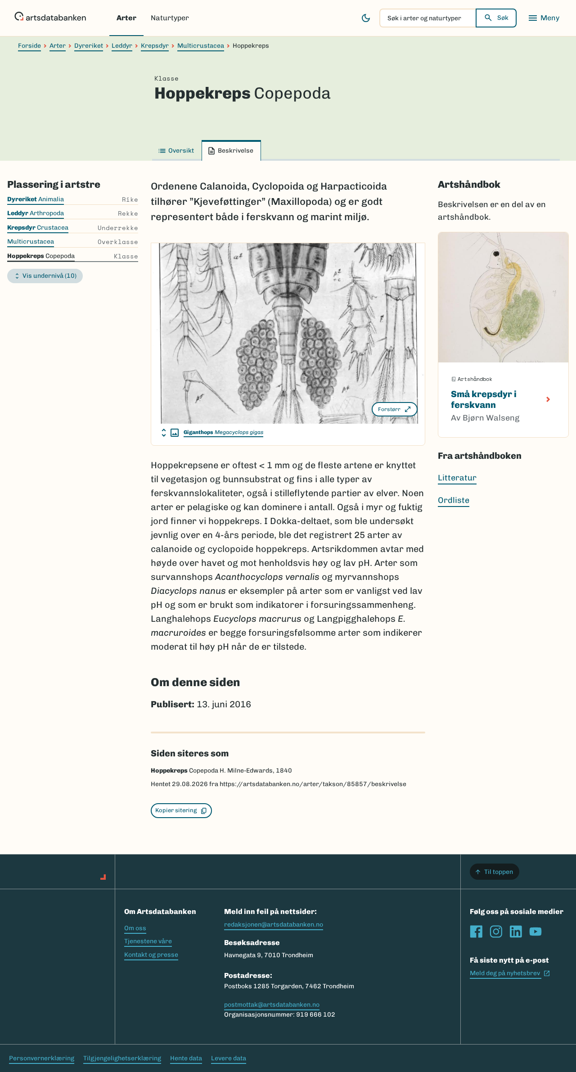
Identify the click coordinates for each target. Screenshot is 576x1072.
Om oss (135, 928)
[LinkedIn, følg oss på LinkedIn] (515, 931)
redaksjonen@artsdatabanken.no (273, 924)
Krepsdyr (155, 46)
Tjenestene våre (148, 941)
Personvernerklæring (41, 1058)
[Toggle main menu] (543, 18)
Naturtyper (170, 18)
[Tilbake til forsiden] (50, 18)
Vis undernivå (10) (49, 276)
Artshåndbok (469, 184)
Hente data (186, 1058)
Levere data (228, 1058)
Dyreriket (88, 46)
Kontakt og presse (151, 955)
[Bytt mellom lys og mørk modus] (366, 18)
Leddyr (122, 46)
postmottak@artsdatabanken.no (272, 1005)
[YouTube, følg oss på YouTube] (535, 931)
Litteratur (457, 478)
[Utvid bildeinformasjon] (170, 432)
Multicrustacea (200, 46)
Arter (126, 18)
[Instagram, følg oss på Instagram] (496, 931)
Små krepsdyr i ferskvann (484, 399)
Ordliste (453, 500)
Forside (29, 46)
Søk (502, 18)
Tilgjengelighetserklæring (122, 1058)
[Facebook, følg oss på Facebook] (476, 931)
